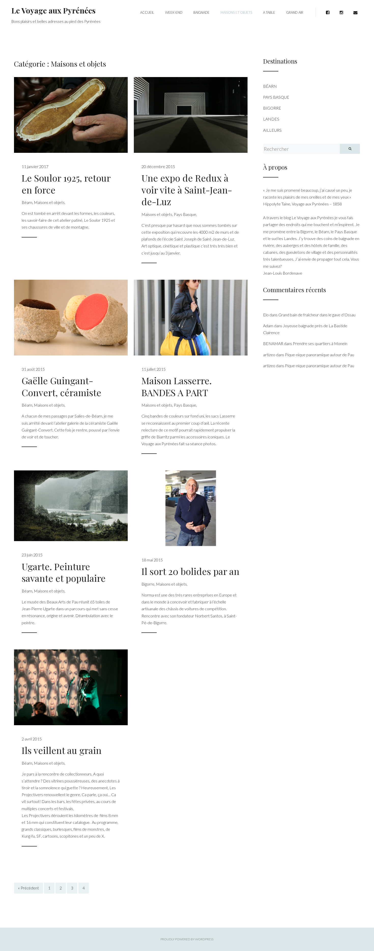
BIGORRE (272, 108)
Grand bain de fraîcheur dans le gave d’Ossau (316, 314)
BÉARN (270, 86)
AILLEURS (272, 130)
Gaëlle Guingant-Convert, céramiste (61, 386)
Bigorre (147, 584)
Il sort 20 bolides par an (190, 571)
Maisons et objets (236, 12)
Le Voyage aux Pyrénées (53, 10)
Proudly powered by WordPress (187, 939)
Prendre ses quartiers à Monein (320, 343)
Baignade (201, 12)
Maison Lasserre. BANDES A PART (176, 386)
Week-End (173, 12)
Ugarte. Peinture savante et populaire (64, 572)
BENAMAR (273, 343)
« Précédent (28, 888)
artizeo (269, 354)
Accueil (147, 12)
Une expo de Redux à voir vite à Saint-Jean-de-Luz (186, 190)
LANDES (271, 118)
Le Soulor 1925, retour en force (66, 184)
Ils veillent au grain (62, 750)
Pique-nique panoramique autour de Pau (319, 354)
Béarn (27, 202)
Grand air (294, 12)
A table (269, 12)
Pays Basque (185, 214)
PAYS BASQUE (276, 97)
